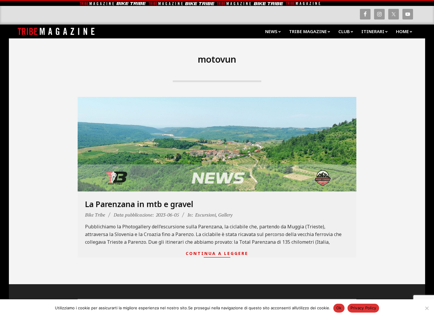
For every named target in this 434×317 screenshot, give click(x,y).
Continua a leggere (217, 253)
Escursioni (205, 215)
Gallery (225, 215)
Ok (339, 307)
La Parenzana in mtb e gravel (139, 204)
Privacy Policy (363, 307)
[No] (427, 308)
